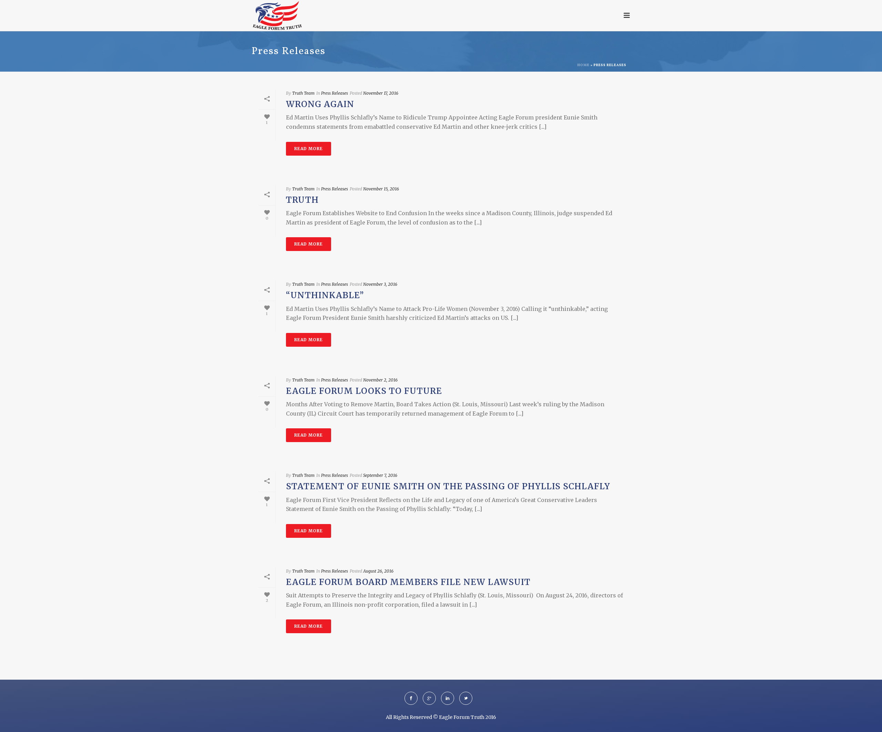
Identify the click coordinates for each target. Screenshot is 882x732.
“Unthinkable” (325, 295)
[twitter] (465, 698)
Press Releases (334, 93)
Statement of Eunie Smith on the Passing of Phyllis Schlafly (448, 486)
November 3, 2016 (380, 284)
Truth (302, 200)
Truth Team (303, 93)
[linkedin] (447, 698)
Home (583, 65)
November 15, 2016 (381, 188)
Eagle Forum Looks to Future (364, 391)
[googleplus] (429, 698)
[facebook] (411, 698)
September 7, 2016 (380, 475)
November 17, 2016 (380, 93)
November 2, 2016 (380, 380)
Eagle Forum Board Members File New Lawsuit (408, 582)
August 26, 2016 (378, 571)
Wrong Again (320, 104)
